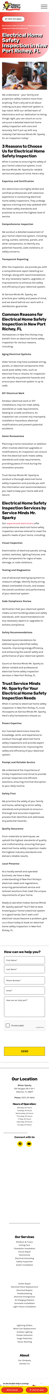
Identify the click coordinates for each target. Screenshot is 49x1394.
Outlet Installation (24, 1265)
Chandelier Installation (24, 1248)
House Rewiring (24, 1342)
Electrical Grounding (24, 1258)
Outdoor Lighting (24, 1332)
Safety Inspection (24, 1261)
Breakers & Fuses (24, 1242)
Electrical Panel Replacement (24, 1287)
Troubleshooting (24, 1293)
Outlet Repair (24, 1283)
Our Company (24, 1360)
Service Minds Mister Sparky (11, 6)
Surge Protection (24, 1338)
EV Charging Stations (24, 1300)
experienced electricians (20, 523)
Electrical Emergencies (24, 1296)
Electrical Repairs (24, 1290)
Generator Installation (24, 1303)
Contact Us (24, 1363)
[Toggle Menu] (44, 7)
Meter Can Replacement (24, 1328)
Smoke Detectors (24, 1335)
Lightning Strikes (24, 1325)
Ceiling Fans (24, 1245)
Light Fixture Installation (24, 1306)
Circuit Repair (24, 1252)
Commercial (24, 1255)
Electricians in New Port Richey (14, 26)
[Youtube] (29, 1144)
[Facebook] (20, 1144)
